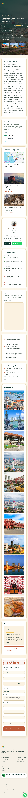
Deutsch (18, 784)
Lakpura (3, 15)
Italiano (13, 786)
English (3, 784)
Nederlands (3, 788)
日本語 (16, 786)
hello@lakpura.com (22, 757)
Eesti (2, 786)
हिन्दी (9, 786)
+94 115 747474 (20, 759)
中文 (13, 789)
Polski (8, 788)
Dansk (14, 784)
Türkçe (10, 789)
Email (7, 243)
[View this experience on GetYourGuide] (10, 139)
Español (23, 784)
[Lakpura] (3, 3)
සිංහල (21, 788)
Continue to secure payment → (14, 728)
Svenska (3, 789)
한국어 (20, 786)
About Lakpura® (5, 764)
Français (6, 786)
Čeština (10, 784)
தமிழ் (7, 789)
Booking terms (5, 768)
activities (11, 15)
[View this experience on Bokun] (7, 141)
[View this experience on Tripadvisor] (10, 135)
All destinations (5, 757)
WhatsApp (17, 243)
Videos (3, 761)
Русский (18, 788)
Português (13, 788)
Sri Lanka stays (5, 759)
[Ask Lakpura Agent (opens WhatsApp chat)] (25, 795)
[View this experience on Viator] (7, 133)
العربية (7, 784)
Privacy (3, 770)
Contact (3, 766)
